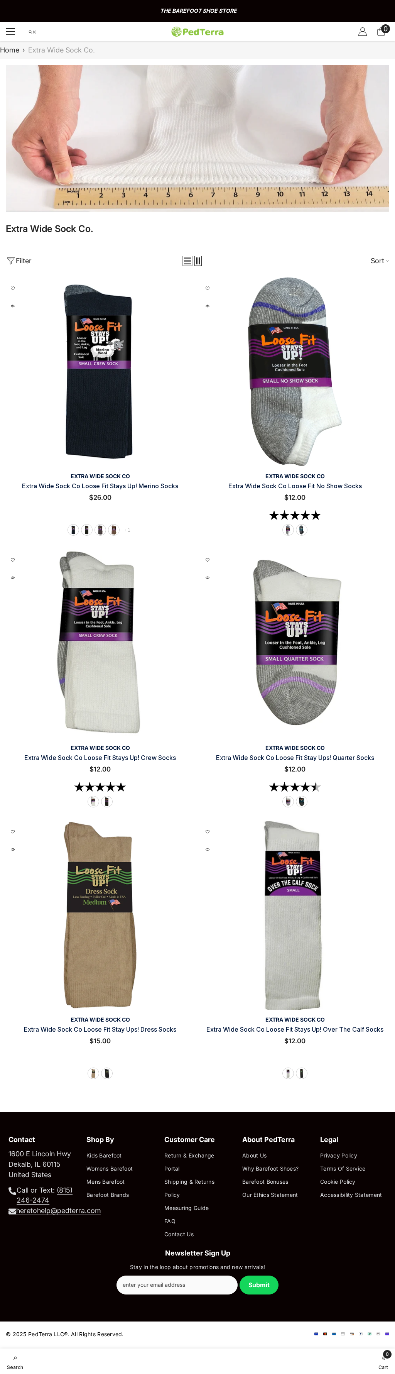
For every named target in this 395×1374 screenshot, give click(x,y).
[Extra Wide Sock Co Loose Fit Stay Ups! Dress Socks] (100, 915)
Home (9, 50)
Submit (259, 1285)
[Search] (32, 32)
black (87, 530)
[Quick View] (13, 306)
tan (93, 1073)
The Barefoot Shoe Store (198, 10)
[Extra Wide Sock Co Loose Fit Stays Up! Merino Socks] (100, 372)
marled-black (100, 530)
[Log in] (362, 31)
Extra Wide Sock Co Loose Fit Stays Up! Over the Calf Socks (294, 1029)
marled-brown (114, 530)
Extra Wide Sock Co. (61, 50)
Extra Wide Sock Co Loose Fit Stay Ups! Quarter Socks (295, 757)
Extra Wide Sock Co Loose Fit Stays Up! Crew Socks (100, 757)
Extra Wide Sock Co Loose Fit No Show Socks (295, 486)
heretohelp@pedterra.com (58, 1210)
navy (73, 530)
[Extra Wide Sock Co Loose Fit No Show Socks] (295, 372)
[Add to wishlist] (13, 288)
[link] (197, 138)
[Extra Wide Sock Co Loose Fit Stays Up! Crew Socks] (100, 643)
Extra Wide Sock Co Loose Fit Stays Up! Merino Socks (100, 486)
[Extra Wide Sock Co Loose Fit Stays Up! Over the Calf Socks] (295, 915)
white (288, 530)
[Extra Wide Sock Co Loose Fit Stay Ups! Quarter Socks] (295, 643)
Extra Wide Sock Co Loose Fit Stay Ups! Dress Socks (100, 1029)
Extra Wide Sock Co (100, 476)
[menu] (10, 31)
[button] (187, 261)
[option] (197, 11)
